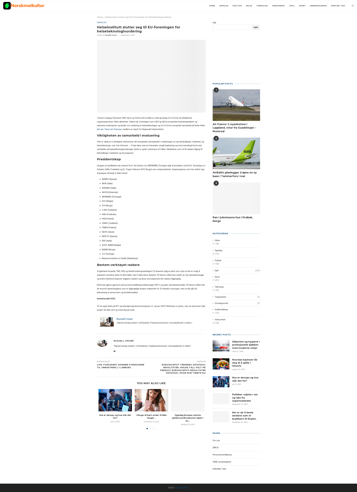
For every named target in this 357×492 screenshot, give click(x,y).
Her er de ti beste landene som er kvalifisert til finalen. (244, 415)
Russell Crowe (111, 35)
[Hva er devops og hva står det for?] (115, 400)
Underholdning (318, 6)
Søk (214, 22)
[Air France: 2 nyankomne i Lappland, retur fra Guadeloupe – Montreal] (236, 105)
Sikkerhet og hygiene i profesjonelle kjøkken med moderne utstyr (246, 344)
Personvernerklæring (222, 454)
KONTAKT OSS (338, 6)
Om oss (216, 440)
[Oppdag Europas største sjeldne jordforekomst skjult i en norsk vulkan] (187, 400)
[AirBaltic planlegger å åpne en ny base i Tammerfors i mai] (236, 153)
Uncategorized (237, 303)
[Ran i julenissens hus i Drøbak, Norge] (236, 198)
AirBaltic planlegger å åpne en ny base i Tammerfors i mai (235, 174)
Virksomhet (278, 6)
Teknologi (262, 6)
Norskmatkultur (182, 488)
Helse (249, 6)
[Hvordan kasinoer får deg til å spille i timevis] (221, 363)
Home (212, 6)
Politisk (237, 6)
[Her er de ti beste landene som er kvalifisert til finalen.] (221, 416)
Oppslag (223, 6)
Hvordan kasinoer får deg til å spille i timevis (244, 362)
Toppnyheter (237, 297)
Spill (292, 6)
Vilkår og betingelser (222, 462)
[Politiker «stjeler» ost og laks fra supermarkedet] (221, 398)
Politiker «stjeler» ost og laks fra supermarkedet (245, 397)
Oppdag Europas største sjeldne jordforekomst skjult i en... (187, 418)
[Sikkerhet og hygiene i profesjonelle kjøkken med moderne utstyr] (221, 345)
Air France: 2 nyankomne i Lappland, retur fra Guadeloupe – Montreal (234, 128)
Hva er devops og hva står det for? (245, 379)
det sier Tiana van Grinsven (109, 129)
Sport (302, 6)
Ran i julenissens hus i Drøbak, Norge (233, 219)
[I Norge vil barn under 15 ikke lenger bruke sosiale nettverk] (151, 400)
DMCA (215, 447)
